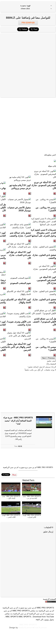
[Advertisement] (28, 50)
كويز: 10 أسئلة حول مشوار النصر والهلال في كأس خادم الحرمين (18, 347)
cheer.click (25, 8)
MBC (21, 617)
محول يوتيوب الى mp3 (45, 619)
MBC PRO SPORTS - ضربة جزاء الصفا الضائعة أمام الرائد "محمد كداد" (18, 420)
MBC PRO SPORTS (45, 467)
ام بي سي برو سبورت (28, 467)
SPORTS (27, 617)
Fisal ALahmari (40, 627)
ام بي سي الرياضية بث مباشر (42, 611)
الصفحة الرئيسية (49, 599)
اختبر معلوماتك (50, 155)
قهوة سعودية (25, 5)
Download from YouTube (43, 617)
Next (44, 358)
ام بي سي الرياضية (10, 467)
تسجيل (48, 367)
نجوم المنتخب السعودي (20, 283)
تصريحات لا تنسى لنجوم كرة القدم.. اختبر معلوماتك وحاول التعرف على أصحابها (43, 233)
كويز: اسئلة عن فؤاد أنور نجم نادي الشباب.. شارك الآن (18, 255)
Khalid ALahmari (25, 627)
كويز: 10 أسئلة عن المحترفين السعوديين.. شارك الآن (46, 280)
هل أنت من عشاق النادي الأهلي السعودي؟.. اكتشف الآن (44, 321)
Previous (51, 358)
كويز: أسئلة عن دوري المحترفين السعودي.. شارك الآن (43, 185)
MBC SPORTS (12, 617)
